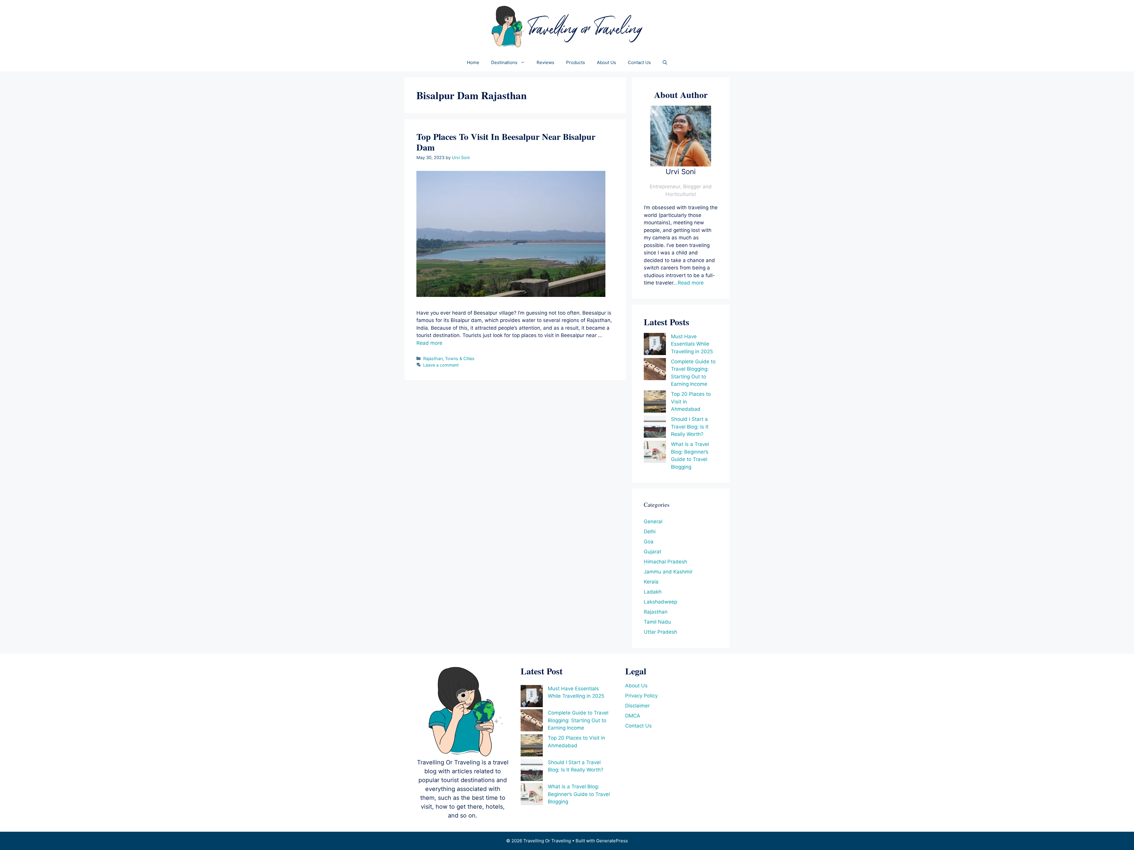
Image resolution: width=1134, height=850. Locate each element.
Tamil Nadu (657, 622)
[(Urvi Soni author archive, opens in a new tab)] (680, 165)
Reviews (545, 62)
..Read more (689, 283)
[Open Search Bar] (665, 62)
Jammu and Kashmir (668, 572)
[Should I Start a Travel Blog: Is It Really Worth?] (655, 428)
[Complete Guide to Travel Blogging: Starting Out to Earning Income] (655, 370)
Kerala (651, 582)
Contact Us (639, 62)
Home (473, 62)
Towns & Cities (460, 358)
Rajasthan (433, 358)
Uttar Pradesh (660, 632)
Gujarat (652, 552)
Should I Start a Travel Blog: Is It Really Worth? (689, 426)
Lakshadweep (660, 602)
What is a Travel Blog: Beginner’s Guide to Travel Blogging (579, 794)
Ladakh (653, 592)
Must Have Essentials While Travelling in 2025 (692, 344)
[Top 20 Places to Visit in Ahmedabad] (655, 402)
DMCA (632, 716)
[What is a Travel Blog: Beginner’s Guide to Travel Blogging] (655, 453)
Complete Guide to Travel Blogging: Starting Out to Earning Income (578, 720)
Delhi (650, 531)
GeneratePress (612, 841)
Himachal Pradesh (665, 562)
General (653, 521)
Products (575, 62)
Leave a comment (441, 364)
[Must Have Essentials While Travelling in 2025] (655, 345)
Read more (429, 343)
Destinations (504, 62)
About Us (606, 62)
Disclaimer (637, 706)
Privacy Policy (641, 696)
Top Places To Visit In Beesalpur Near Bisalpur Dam (505, 141)
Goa (649, 542)
